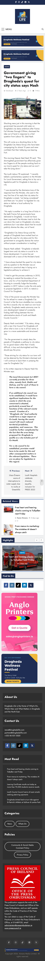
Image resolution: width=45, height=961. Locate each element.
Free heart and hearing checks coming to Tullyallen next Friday (27, 510)
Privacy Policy (22, 854)
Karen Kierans (22, 518)
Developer (9, 90)
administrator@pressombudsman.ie (18, 925)
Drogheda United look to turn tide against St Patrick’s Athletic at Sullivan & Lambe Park (23, 801)
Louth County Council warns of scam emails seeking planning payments (23, 793)
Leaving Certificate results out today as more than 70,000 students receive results (23, 785)
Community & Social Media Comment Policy (22, 846)
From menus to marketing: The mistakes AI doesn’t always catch (27, 529)
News (7, 67)
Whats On (22, 823)
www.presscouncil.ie (13, 928)
